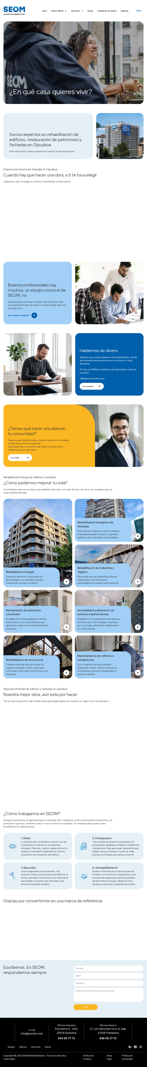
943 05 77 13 (66, 1038)
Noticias (124, 11)
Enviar (85, 1007)
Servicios (75, 11)
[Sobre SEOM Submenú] (66, 11)
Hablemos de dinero (107, 11)
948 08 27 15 (107, 1038)
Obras (90, 11)
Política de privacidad (127, 1057)
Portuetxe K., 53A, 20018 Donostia (66, 1030)
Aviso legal (109, 1057)
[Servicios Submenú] (82, 11)
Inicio (44, 11)
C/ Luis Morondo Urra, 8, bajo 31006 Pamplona (108, 1030)
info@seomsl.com (32, 1033)
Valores (23, 1047)
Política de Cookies (88, 1057)
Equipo (11, 1047)
